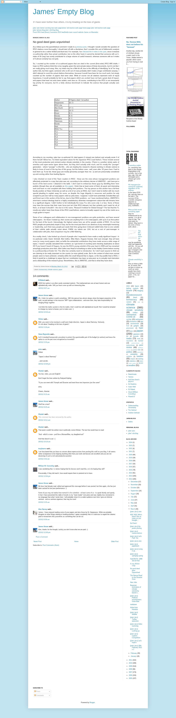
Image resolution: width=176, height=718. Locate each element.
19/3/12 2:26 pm (44, 327)
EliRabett (41, 280)
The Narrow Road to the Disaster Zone (136, 577)
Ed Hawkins (132, 384)
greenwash (130, 328)
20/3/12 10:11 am (44, 420)
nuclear (140, 341)
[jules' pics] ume (135, 511)
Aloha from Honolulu (134, 608)
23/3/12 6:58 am (44, 519)
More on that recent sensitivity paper (135, 210)
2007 (131, 672)
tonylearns (42, 449)
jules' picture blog (39, 30)
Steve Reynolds (44, 334)
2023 (131, 445)
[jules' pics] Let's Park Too (136, 537)
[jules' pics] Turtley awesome (134, 619)
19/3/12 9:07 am (44, 288)
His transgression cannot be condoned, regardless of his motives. (135, 187)
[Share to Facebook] (83, 266)
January (134, 656)
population (140, 352)
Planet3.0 (131, 396)
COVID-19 (130, 317)
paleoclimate (130, 345)
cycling (128, 319)
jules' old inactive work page (100, 28)
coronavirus (131, 315)
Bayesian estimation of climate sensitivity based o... (135, 589)
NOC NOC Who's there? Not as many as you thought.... (136, 517)
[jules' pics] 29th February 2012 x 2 (136, 647)
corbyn (135, 312)
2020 (131, 455)
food (127, 326)
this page (68, 186)
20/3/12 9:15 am (44, 394)
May (132, 503)
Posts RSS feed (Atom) (41, 32)
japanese (136, 334)
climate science (53, 269)
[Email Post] (72, 266)
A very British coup (134, 565)
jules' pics (131, 431)
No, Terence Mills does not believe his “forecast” (134, 44)
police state (137, 350)
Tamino (130, 377)
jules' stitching (133, 433)
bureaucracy (43, 269)
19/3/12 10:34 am (44, 312)
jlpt (127, 336)
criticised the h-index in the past (94, 52)
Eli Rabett (131, 389)
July (132, 497)
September (135, 491)
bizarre (129, 290)
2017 (131, 464)
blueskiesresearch (134, 295)
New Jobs (133, 582)
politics (129, 352)
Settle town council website (74, 32)
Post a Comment (42, 537)
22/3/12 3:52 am (44, 459)
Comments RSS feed (57, 32)
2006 (131, 675)
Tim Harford (132, 410)
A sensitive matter (134, 165)
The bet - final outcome (140, 234)
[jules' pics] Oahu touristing (136, 625)
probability (134, 354)
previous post (81, 47)
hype (141, 328)
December (134, 482)
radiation (129, 356)
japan (60, 269)
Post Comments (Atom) (51, 545)
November (134, 485)
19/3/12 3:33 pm (44, 342)
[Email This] (76, 266)
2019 (131, 458)
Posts (38, 691)
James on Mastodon (91, 32)
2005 (131, 678)
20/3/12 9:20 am (44, 407)
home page (86, 28)
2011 (131, 660)
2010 (131, 663)
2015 (131, 470)
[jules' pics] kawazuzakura (136, 532)
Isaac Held (132, 387)
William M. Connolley (46, 466)
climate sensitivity (134, 310)
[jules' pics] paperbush (134, 545)
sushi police (132, 363)
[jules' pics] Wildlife (134, 613)
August (133, 494)
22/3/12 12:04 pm (44, 476)
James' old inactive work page (71, 28)
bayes (137, 286)
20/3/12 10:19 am (44, 442)
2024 (131, 442)
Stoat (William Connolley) (133, 393)
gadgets (136, 326)
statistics (133, 361)
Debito (130, 422)
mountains (129, 341)
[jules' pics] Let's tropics (136, 642)
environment (135, 324)
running (140, 359)
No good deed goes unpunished (135, 570)
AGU (128, 286)
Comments (40, 695)
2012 (131, 479)
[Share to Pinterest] (85, 266)
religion (132, 359)
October (134, 488)
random (140, 356)
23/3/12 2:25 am (44, 502)
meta (138, 338)
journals (136, 336)
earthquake (139, 319)
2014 (131, 473)
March (133, 509)
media (129, 338)
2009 (131, 666)
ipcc (131, 331)
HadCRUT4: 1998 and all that (136, 560)
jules (40, 349)
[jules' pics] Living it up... (136, 550)
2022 (131, 448)
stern (141, 361)
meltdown (133, 604)
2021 (131, 451)
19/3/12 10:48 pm (44, 364)
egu (142, 321)
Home (76, 541)
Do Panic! (133, 523)
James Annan (43, 295)
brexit (135, 297)
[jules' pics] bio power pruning (136, 527)
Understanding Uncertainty (133, 406)
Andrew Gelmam (134, 413)
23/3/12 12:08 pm (44, 532)
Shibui (40, 319)
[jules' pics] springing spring (136, 555)
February (134, 653)
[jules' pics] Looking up (134, 630)
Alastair (41, 371)
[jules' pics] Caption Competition (135, 635)
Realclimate (132, 374)
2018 (131, 461)
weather (131, 365)
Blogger (92, 702)
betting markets (132, 288)
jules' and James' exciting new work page (47, 28)
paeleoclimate (135, 343)
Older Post (115, 541)
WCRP (141, 363)
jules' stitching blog (52, 30)
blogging (140, 291)
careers (128, 302)
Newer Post (38, 541)
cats (139, 302)
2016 (131, 467)
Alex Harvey (42, 509)
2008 (131, 669)
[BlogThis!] (78, 266)
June (133, 500)
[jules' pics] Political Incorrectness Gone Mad (135, 598)
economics (133, 321)
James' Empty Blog (63, 12)
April (132, 506)
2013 (131, 476)
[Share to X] (81, 266)
